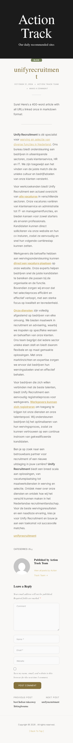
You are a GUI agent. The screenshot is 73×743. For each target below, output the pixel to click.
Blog (36, 60)
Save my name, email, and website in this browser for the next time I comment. (33, 675)
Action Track (36, 25)
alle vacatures (28, 196)
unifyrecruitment (25, 535)
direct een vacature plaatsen (32, 263)
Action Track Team (48, 84)
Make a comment (38, 89)
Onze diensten (23, 310)
